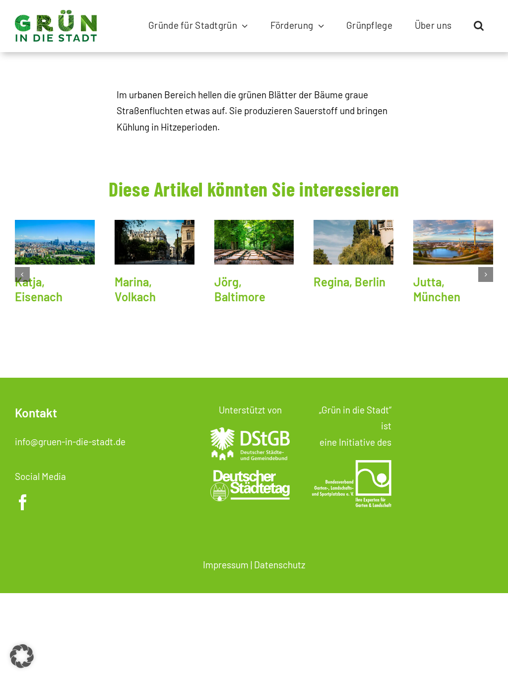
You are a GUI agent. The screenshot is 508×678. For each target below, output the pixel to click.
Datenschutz (279, 564)
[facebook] (23, 502)
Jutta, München (436, 289)
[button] (479, 26)
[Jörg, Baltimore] (254, 242)
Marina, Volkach (135, 289)
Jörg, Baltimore (239, 289)
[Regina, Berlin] (353, 242)
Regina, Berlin (349, 281)
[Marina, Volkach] (154, 242)
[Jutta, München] (453, 242)
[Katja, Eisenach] (55, 242)
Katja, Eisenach (39, 289)
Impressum (226, 564)
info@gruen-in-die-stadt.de (70, 441)
